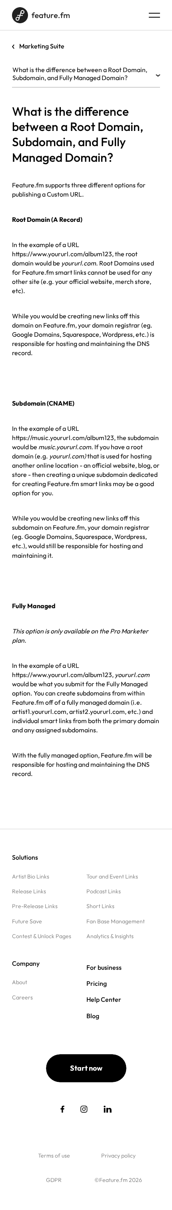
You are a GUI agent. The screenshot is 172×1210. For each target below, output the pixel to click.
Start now (86, 1068)
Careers (22, 997)
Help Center (103, 999)
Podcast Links (103, 891)
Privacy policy (118, 1155)
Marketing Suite (41, 46)
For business (104, 967)
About (19, 982)
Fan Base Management (115, 921)
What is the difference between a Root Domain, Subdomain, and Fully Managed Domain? (79, 74)
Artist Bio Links (30, 876)
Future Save (27, 921)
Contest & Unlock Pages (41, 936)
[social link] (62, 1109)
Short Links (100, 906)
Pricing (96, 983)
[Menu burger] (154, 15)
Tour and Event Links (112, 876)
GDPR (54, 1180)
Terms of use (54, 1155)
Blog (92, 1016)
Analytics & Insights (110, 936)
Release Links (29, 891)
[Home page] (41, 15)
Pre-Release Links (35, 906)
